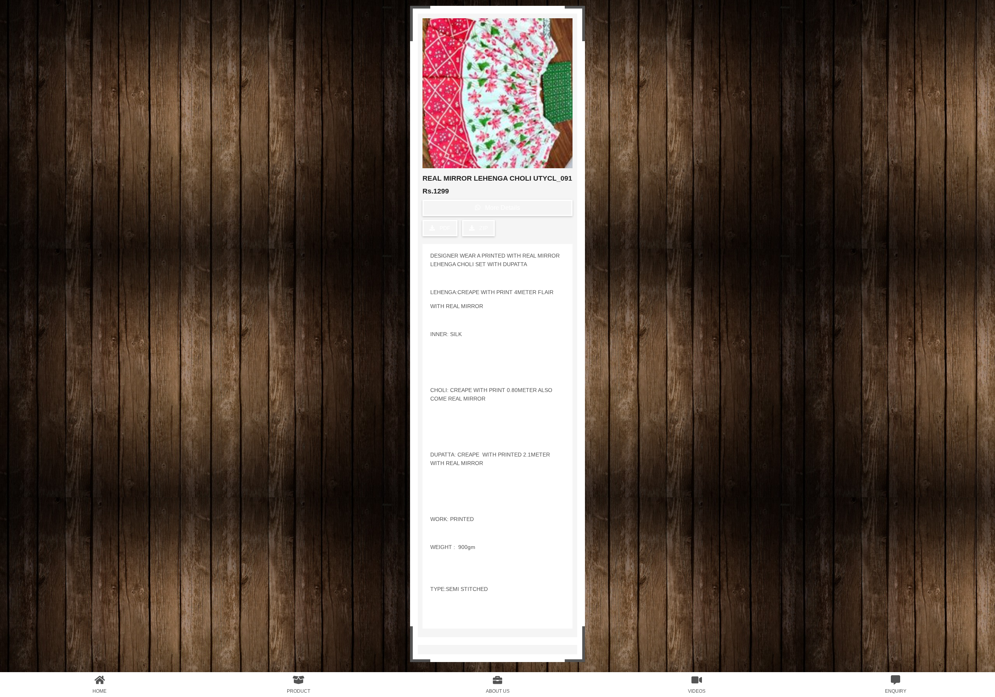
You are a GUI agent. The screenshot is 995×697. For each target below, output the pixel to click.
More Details (500, 207)
